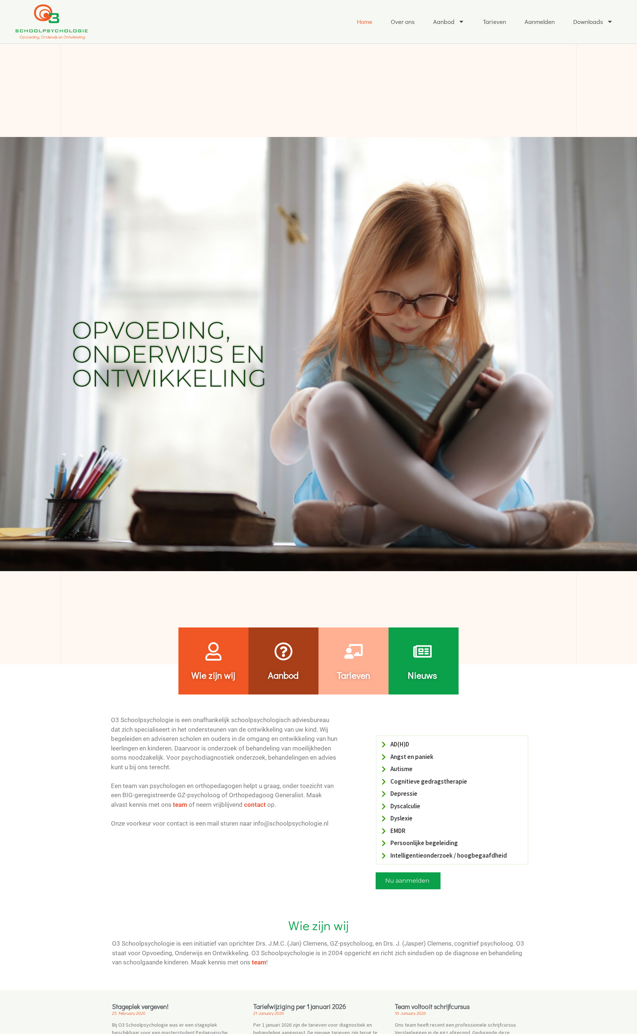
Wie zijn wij (213, 675)
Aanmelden (540, 21)
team (180, 804)
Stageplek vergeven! (140, 1006)
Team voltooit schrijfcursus (432, 1006)
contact (255, 804)
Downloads (588, 21)
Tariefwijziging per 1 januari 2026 (299, 1006)
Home (364, 21)
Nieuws (422, 675)
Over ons (403, 21)
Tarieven (494, 21)
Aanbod (444, 21)
